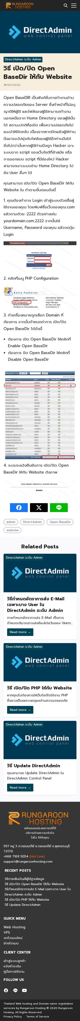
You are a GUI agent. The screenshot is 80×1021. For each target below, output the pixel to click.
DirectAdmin (32, 521)
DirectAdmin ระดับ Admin (23, 59)
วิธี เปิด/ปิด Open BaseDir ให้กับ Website (34, 884)
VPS (7, 932)
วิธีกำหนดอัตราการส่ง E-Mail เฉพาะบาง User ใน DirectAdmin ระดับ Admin (35, 604)
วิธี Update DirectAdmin (33, 765)
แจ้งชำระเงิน (12, 966)
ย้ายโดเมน (11, 943)
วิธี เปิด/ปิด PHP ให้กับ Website (39, 688)
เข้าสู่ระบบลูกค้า (15, 960)
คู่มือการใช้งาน (14, 971)
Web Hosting (14, 927)
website (12, 530)
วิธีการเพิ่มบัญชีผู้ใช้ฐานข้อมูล (24, 878)
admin (10, 521)
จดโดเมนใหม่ (13, 937)
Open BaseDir (60, 521)
